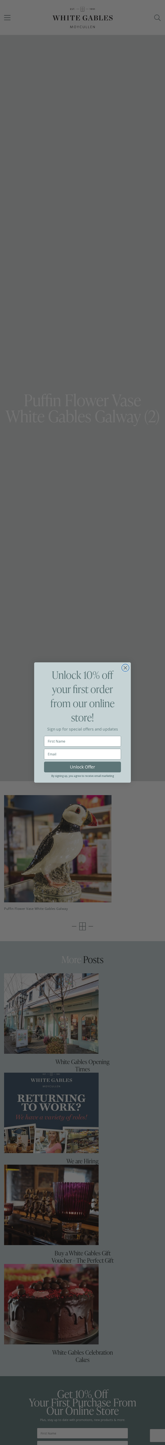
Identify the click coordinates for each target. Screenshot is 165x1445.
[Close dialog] (125, 668)
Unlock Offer (82, 767)
